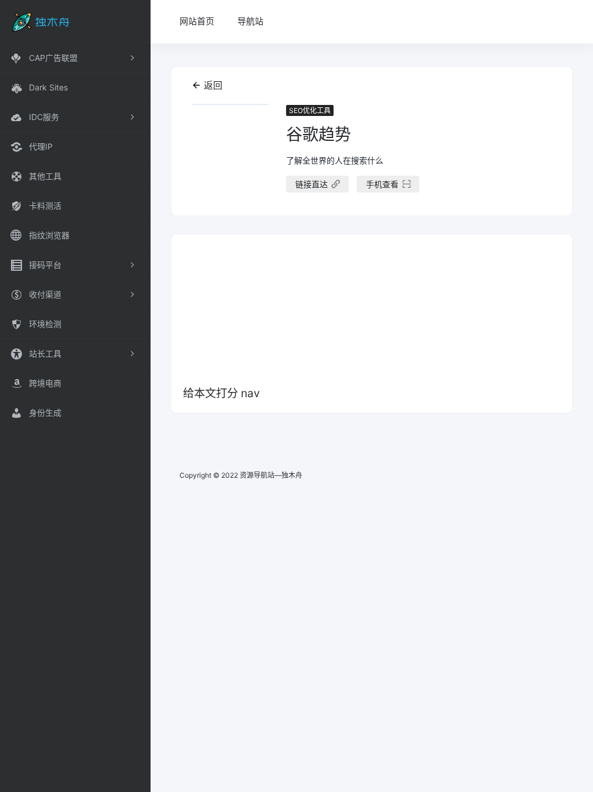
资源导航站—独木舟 (271, 475)
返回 (213, 85)
